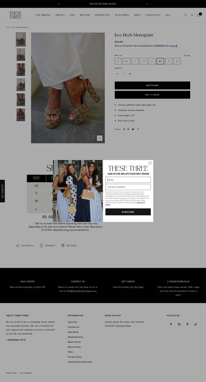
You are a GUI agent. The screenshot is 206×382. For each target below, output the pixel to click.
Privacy (107, 205)
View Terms (140, 202)
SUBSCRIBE (128, 212)
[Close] (150, 163)
